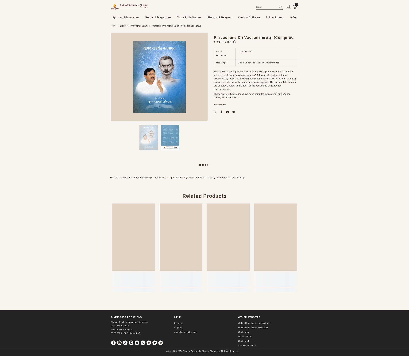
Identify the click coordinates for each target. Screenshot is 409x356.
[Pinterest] (125, 342)
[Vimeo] (154, 342)
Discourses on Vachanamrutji (134, 26)
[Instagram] (119, 342)
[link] (133, 279)
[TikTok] (131, 342)
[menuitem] (126, 17)
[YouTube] (137, 342)
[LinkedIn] (227, 112)
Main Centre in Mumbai (121, 329)
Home (113, 26)
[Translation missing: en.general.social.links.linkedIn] (149, 342)
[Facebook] (221, 112)
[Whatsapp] (233, 112)
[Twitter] (215, 112)
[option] (159, 77)
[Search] (269, 7)
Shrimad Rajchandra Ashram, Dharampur (130, 322)
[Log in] (289, 7)
